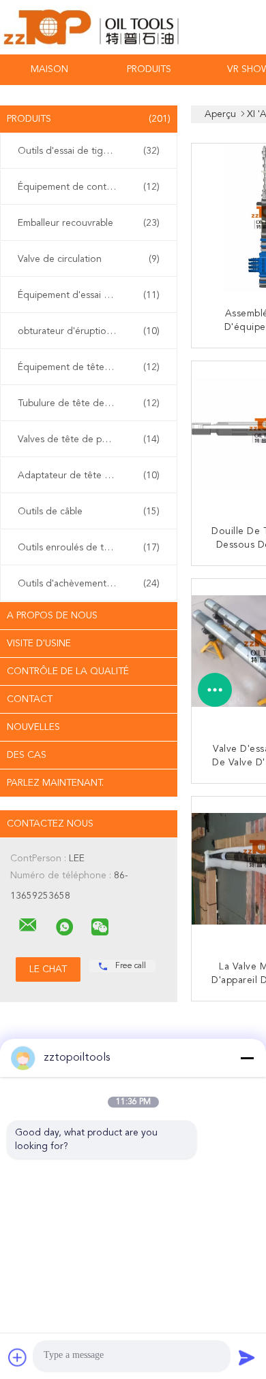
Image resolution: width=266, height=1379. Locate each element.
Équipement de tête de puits (89, 367)
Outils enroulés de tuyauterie (89, 547)
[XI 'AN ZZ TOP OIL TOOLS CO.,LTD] (28, 925)
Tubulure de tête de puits (89, 403)
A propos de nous (52, 615)
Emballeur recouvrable (89, 223)
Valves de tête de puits (89, 439)
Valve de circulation (89, 259)
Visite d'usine (39, 643)
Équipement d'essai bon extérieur (90, 295)
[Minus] (247, 1058)
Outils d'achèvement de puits (89, 583)
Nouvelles (33, 727)
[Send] (247, 1357)
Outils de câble (89, 511)
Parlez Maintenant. (55, 783)
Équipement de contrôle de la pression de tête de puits (92, 187)
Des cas (26, 755)
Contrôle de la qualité (68, 671)
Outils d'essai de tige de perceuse (91, 151)
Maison (49, 69)
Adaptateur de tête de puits (89, 475)
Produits (149, 69)
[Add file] (17, 1357)
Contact (30, 699)
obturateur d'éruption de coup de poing (92, 331)
